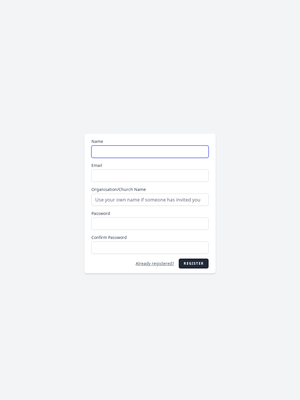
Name (97, 141)
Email (96, 165)
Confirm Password (109, 237)
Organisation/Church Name (118, 189)
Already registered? (155, 263)
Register (194, 263)
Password (100, 213)
